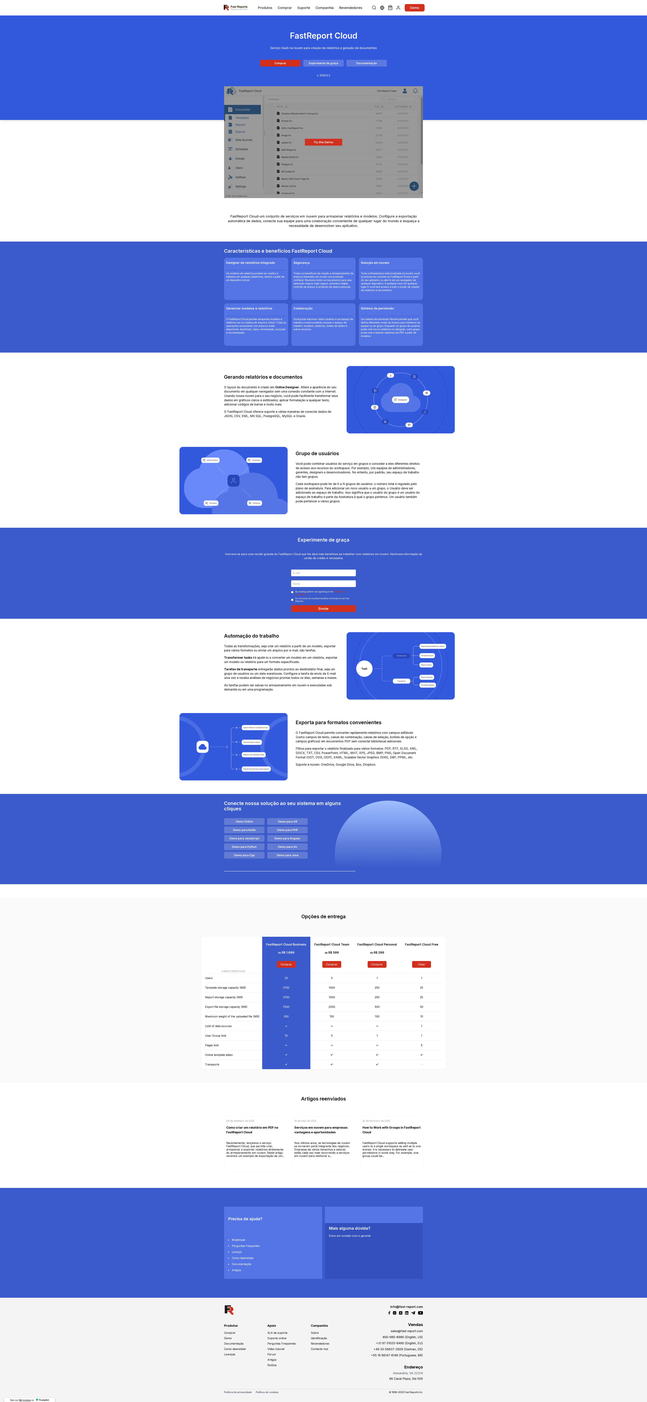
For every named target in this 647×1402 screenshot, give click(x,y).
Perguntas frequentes (246, 1246)
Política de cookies (267, 1392)
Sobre (315, 1332)
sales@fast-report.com (407, 1331)
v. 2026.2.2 (323, 75)
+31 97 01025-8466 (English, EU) (399, 1343)
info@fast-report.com (406, 1307)
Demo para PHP (287, 830)
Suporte (303, 8)
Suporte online (276, 1338)
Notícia (271, 1365)
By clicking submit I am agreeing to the (320, 593)
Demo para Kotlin (244, 830)
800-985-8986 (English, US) (403, 1337)
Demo (414, 8)
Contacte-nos (319, 1349)
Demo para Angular (287, 838)
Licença (237, 1252)
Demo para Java (287, 855)
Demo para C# (287, 821)
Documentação (366, 63)
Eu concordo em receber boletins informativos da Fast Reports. (322, 599)
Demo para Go (287, 846)
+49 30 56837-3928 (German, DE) (398, 1349)
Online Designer (287, 387)
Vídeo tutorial (275, 1349)
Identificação (319, 1338)
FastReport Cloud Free (421, 944)
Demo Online (244, 821)
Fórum (271, 1354)
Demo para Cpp (244, 855)
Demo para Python (244, 846)
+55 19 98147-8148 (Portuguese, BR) (397, 1355)
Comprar (285, 8)
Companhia (325, 8)
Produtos (265, 8)
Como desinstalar (243, 1258)
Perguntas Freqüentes (281, 1343)
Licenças (229, 1354)
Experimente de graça (323, 63)
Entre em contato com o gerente (350, 1235)
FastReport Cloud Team (331, 944)
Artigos (236, 1270)
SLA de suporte (277, 1332)
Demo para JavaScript (244, 838)
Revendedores (350, 8)
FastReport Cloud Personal (377, 944)
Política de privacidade (238, 1392)
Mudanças (238, 1239)
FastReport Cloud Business (286, 944)
